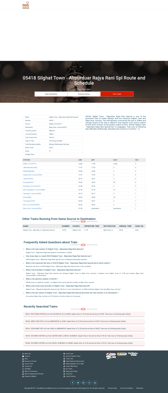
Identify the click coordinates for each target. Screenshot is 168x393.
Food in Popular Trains (72, 356)
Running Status (84, 94)
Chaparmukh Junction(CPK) (32, 175)
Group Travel (28, 363)
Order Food (69, 353)
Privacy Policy (112, 388)
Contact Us (28, 366)
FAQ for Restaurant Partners (34, 374)
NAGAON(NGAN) (28, 171)
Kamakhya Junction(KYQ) (31, 186)
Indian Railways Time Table (74, 363)
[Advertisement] (58, 13)
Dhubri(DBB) (27, 197)
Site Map (27, 369)
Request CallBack (30, 376)
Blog (26, 358)
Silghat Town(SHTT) (30, 164)
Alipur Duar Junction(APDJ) (32, 208)
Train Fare (68, 374)
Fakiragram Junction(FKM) (32, 193)
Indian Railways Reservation (74, 361)
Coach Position (70, 376)
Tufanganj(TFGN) (29, 201)
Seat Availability (51, 94)
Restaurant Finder (71, 371)
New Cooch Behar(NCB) (31, 205)
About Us (27, 353)
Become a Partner (30, 361)
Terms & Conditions (126, 388)
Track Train (69, 358)
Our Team (68, 369)
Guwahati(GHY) (28, 182)
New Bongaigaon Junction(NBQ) (34, 190)
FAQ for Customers (30, 371)
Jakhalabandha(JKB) (30, 167)
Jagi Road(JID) (28, 179)
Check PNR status (71, 366)
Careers (27, 356)
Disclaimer (139, 388)
